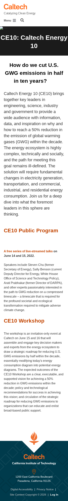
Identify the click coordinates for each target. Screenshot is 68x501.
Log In (54, 494)
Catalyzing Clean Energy (20, 13)
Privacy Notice (45, 489)
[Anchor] (51, 81)
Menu (8, 20)
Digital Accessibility (22, 489)
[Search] (22, 20)
